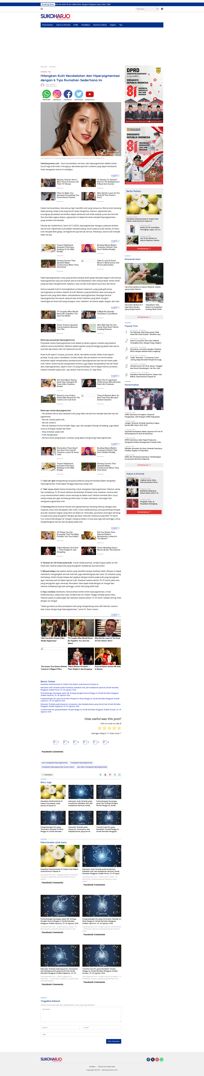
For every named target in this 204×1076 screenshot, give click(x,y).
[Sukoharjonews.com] (55, 17)
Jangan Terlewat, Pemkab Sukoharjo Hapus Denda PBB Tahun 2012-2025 (142, 424)
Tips (120, 25)
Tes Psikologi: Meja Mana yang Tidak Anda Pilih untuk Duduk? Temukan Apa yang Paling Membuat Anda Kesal (145, 333)
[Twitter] (153, 1060)
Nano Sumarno (50, 84)
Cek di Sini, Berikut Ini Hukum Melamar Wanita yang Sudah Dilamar (149, 239)
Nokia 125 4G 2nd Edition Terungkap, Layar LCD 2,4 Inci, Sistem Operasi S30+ (150, 228)
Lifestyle (44, 72)
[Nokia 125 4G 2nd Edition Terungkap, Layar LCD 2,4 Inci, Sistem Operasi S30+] (132, 229)
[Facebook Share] (100, 775)
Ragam (113, 25)
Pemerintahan (47, 25)
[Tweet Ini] (105, 775)
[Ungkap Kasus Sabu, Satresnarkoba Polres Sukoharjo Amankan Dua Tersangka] (132, 481)
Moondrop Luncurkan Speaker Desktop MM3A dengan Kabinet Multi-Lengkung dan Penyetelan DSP (145, 350)
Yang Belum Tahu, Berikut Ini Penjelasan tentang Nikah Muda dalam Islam (154, 307)
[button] (157, 9)
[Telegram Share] (115, 775)
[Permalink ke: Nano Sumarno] (42, 85)
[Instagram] (157, 1060)
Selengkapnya (143, 248)
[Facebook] (148, 1060)
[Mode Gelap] (162, 9)
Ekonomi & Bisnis (100, 25)
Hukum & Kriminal (63, 25)
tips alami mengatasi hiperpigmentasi (92, 767)
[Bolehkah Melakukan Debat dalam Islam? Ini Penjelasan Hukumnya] (132, 492)
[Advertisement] (102, 45)
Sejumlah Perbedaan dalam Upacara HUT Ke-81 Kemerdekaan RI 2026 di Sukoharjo (143, 432)
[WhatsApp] (161, 1060)
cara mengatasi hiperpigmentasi (55, 763)
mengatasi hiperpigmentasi (81, 763)
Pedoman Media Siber (106, 1067)
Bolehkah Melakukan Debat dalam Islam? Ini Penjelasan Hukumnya (149, 492)
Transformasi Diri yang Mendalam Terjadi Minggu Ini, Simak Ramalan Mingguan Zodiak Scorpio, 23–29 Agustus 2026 (81, 711)
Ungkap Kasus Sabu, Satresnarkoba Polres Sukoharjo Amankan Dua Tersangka (150, 481)
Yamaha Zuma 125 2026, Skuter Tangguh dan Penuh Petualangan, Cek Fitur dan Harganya (146, 367)
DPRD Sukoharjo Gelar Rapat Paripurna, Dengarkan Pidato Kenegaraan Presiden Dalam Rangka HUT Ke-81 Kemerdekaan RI (143, 441)
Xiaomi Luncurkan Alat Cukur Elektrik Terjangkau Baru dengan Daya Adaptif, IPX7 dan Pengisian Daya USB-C (145, 341)
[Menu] (42, 9)
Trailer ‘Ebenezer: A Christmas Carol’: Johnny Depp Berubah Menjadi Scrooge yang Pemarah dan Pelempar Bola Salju (146, 358)
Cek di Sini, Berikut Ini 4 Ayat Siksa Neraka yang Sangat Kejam (134, 307)
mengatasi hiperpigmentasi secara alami (58, 767)
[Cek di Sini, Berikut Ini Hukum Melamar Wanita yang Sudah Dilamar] (132, 239)
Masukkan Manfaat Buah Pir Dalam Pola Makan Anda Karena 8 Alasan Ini (69, 684)
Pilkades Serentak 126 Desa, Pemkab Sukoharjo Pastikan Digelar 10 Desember (143, 449)
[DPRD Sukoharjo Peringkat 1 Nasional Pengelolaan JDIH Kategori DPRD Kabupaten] (144, 399)
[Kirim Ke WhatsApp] (119, 775)
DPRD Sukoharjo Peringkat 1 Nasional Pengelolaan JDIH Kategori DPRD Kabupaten (142, 415)
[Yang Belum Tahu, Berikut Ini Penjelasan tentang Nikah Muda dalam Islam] (154, 298)
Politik (76, 25)
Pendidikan (85, 25)
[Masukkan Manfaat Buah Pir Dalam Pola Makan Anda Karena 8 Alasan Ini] (53, 792)
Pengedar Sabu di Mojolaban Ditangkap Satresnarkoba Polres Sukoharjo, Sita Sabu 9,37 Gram (150, 502)
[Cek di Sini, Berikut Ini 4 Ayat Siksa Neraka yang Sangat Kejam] (134, 298)
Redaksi (92, 1067)
